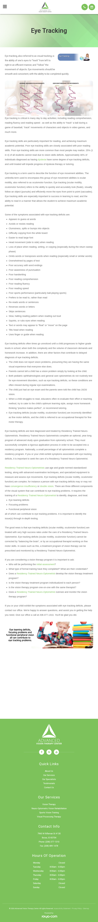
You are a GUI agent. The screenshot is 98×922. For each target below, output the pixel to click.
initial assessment (45, 564)
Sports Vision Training (49, 812)
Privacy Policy (77, 908)
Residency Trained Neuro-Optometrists (25, 468)
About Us (49, 771)
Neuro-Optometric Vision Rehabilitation (49, 808)
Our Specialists (49, 779)
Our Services (49, 775)
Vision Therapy (49, 804)
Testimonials (49, 783)
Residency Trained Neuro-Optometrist (36, 495)
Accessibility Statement (62, 908)
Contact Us (49, 787)
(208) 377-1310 (52, 842)
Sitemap (86, 908)
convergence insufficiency (23, 486)
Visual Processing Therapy (49, 816)
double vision (46, 486)
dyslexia (42, 159)
